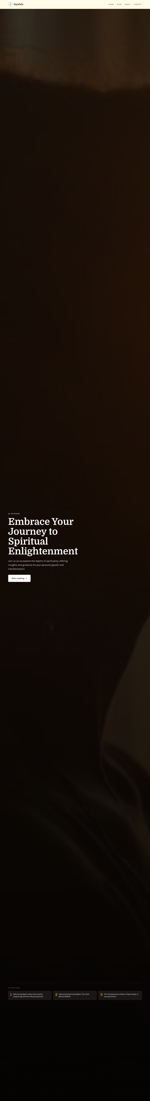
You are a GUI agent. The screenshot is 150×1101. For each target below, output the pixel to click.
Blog (119, 4)
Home (111, 4)
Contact (138, 4)
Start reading (18, 578)
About (128, 4)
